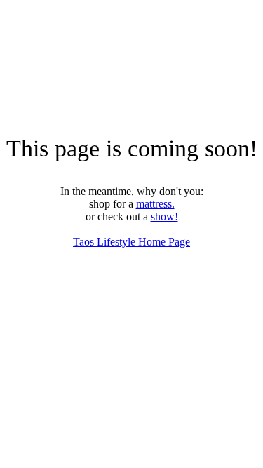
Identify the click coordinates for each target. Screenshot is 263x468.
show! (164, 216)
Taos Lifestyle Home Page (131, 242)
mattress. (155, 204)
